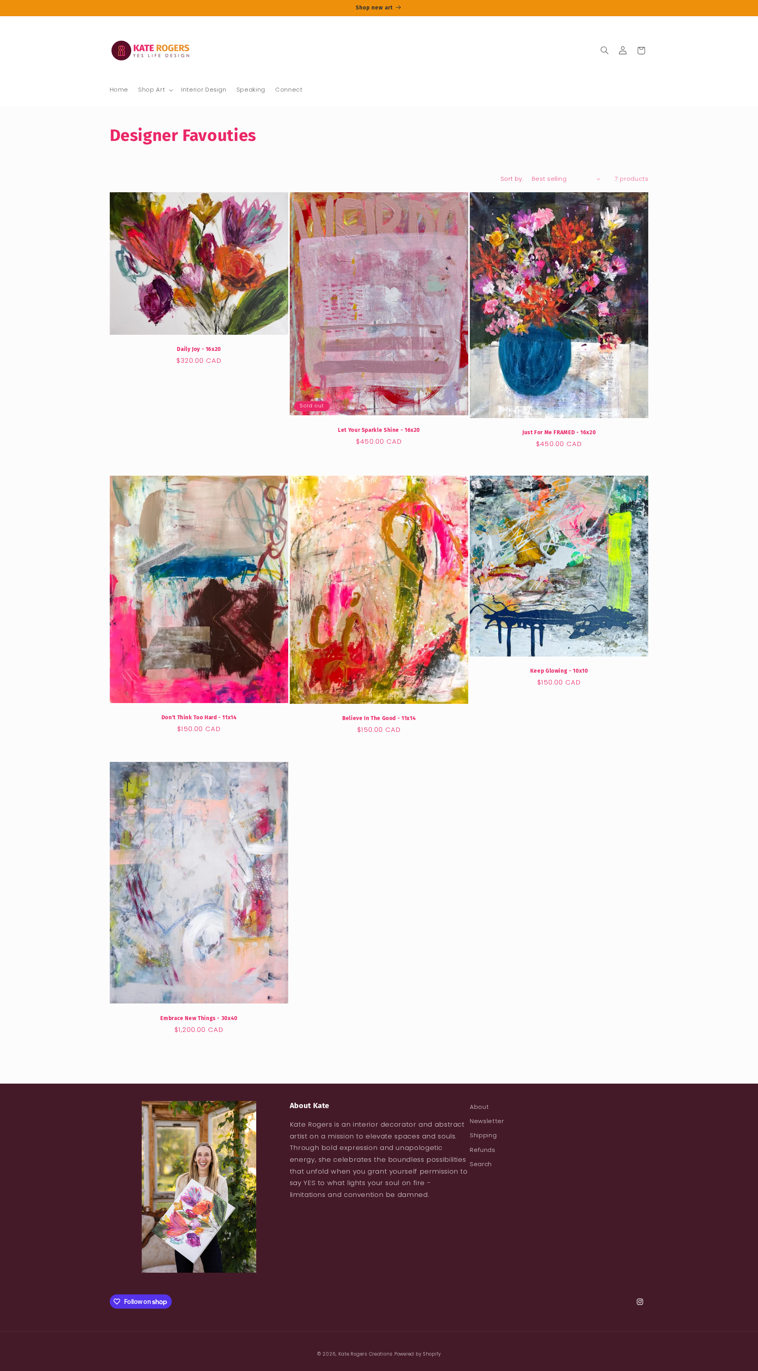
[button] (154, 90)
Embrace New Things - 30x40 (198, 1018)
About (479, 1107)
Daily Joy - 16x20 (199, 349)
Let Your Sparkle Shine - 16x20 (379, 430)
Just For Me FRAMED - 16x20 (559, 432)
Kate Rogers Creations (365, 1354)
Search (481, 1164)
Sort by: (512, 179)
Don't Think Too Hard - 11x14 (198, 717)
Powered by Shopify (417, 1354)
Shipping (483, 1135)
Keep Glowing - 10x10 (559, 671)
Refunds (482, 1150)
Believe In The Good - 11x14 (379, 718)
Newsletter (487, 1121)
